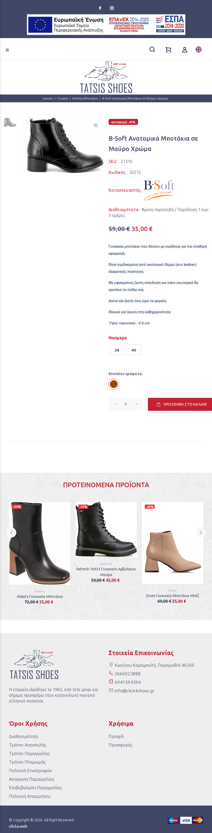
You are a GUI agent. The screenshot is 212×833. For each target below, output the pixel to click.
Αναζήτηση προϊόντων (23, 42)
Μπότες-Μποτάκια (85, 98)
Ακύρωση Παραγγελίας (31, 779)
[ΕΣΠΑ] (106, 24)
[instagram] (111, 8)
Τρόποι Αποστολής (27, 744)
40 (133, 350)
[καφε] (114, 384)
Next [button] (201, 532)
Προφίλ (116, 736)
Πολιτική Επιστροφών (30, 770)
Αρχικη (48, 98)
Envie (173, 590)
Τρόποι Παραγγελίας (29, 753)
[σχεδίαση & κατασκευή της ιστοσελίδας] (18, 826)
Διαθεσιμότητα (23, 736)
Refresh (106, 563)
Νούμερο (118, 337)
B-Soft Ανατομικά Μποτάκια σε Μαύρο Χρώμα (135, 98)
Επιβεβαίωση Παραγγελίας (35, 787)
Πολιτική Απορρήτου (29, 796)
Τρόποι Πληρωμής (27, 761)
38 (117, 350)
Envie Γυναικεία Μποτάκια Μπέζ (172, 596)
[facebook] (100, 8)
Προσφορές (120, 744)
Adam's (39, 591)
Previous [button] (11, 532)
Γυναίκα (62, 98)
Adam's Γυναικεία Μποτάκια (40, 596)
